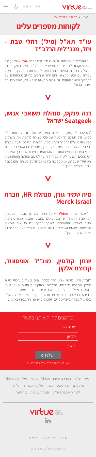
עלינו (77, 378)
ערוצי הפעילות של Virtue (21, 378)
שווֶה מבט (63, 385)
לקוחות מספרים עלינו (66, 392)
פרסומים (78, 385)
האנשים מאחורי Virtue (56, 378)
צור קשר (21, 392)
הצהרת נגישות (39, 392)
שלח (49, 354)
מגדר (50, 385)
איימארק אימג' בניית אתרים (48, 449)
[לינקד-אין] (48, 420)
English (31, 7)
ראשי (86, 17)
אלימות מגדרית (33, 385)
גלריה (15, 385)
